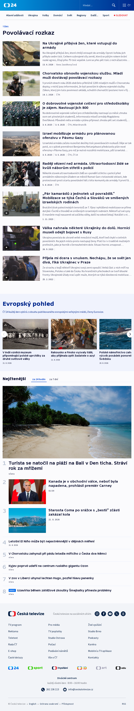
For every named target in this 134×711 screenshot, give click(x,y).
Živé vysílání (94, 624)
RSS (124, 703)
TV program (15, 624)
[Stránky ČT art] (101, 667)
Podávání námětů (58, 650)
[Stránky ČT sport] (35, 667)
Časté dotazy (15, 657)
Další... (94, 15)
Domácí (57, 15)
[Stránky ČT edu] (121, 667)
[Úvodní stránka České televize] (26, 613)
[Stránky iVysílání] (60, 667)
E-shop (12, 650)
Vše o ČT (53, 657)
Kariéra (92, 644)
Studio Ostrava (56, 637)
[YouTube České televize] (110, 613)
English (32, 703)
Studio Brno (94, 631)
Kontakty (93, 657)
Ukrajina (33, 15)
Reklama (13, 631)
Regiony (81, 15)
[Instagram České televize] (97, 613)
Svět (69, 15)
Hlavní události (15, 15)
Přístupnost (68, 703)
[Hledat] (114, 5)
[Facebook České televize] (103, 613)
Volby (45, 15)
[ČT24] (10, 5)
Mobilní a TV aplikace (100, 650)
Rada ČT (12, 644)
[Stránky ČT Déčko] (82, 667)
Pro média (54, 624)
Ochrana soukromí (49, 703)
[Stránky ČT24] (13, 667)
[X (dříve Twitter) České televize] (116, 613)
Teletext (13, 637)
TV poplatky (55, 631)
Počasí (52, 644)
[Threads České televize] (123, 613)
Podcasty (93, 637)
